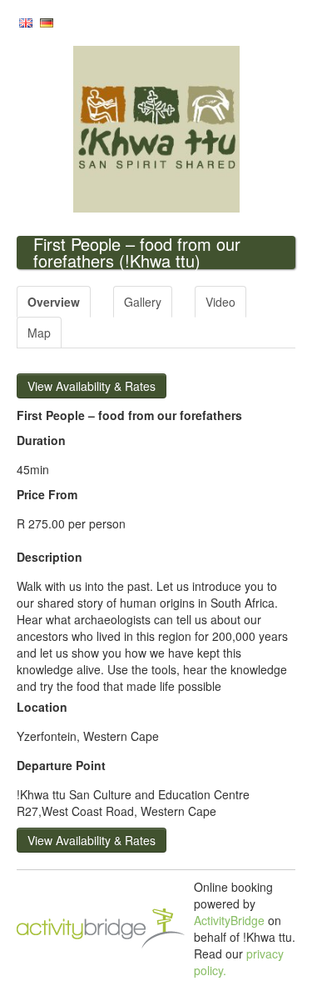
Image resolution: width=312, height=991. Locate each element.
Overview (53, 301)
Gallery (142, 301)
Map (39, 332)
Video (220, 301)
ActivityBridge (229, 920)
